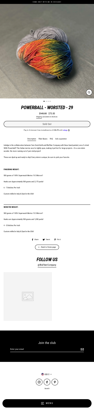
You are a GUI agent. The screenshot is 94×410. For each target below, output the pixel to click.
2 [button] (46, 101)
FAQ (51, 139)
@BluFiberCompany (47, 265)
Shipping (39, 117)
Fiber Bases (43, 139)
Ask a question (61, 139)
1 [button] (44, 101)
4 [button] (50, 101)
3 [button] (48, 101)
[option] (47, 51)
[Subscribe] (82, 349)
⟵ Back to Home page (47, 247)
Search (47, 388)
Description (31, 139)
